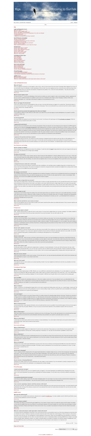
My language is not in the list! (20, 41)
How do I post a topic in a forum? (21, 47)
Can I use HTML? (17, 57)
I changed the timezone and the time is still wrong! (24, 40)
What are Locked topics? (19, 62)
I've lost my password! (18, 34)
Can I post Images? (18, 59)
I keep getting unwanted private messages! (23, 72)
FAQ (15, 22)
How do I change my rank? (19, 43)
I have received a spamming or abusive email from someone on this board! (29, 73)
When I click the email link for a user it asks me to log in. (25, 44)
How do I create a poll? (19, 50)
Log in (72, 22)
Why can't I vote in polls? (19, 53)
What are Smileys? (18, 58)
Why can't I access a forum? (20, 52)
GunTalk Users (23, 22)
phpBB (44, 434)
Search (17, 22)
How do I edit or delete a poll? (20, 51)
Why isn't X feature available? (20, 77)
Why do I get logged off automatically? (22, 32)
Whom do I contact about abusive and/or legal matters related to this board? (29, 78)
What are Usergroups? (18, 67)
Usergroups (28, 22)
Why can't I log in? (18, 30)
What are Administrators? (19, 65)
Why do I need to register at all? (20, 31)
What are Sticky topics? (19, 61)
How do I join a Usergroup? (19, 68)
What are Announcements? (19, 60)
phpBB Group (49, 396)
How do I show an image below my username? (23, 42)
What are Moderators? (18, 66)
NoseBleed (48, 434)
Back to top (16, 92)
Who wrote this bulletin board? (20, 76)
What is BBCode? (17, 56)
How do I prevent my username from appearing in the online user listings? (29, 33)
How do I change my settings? (20, 38)
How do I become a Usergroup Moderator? (23, 69)
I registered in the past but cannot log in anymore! (24, 35)
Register (75, 22)
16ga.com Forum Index (19, 426)
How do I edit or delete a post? (20, 48)
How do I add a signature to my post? (22, 49)
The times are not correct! (19, 39)
